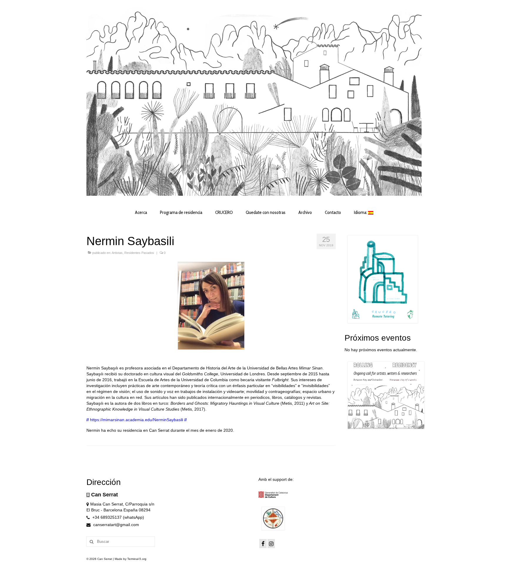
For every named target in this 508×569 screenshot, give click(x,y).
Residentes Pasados (139, 253)
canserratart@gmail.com (115, 524)
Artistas (117, 253)
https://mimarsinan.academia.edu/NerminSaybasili (136, 419)
